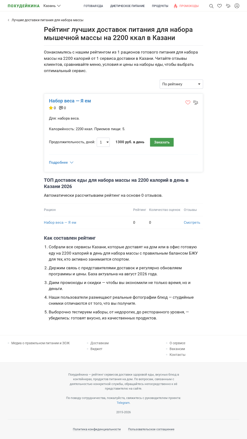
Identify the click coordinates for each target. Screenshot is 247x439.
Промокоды (189, 6)
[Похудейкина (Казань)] (24, 4)
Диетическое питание (127, 6)
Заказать (162, 142)
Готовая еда (93, 6)
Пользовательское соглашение (151, 429)
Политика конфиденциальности (97, 429)
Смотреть (192, 222)
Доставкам (99, 343)
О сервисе (177, 343)
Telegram (123, 403)
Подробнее (58, 162)
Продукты (160, 6)
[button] (219, 5)
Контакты (177, 355)
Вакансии (177, 349)
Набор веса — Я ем (70, 101)
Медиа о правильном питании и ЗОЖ (40, 343)
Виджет (96, 349)
